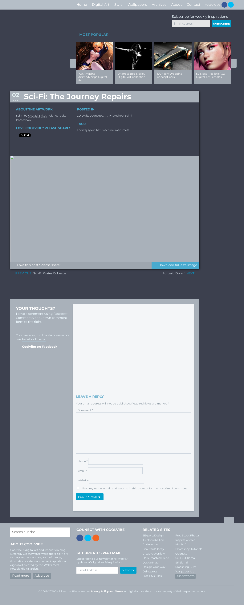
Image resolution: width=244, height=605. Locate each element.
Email (82, 470)
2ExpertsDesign (153, 535)
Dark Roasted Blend (156, 558)
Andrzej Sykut (37, 115)
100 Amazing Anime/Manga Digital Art (92, 77)
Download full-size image (177, 265)
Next (234, 63)
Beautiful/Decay (153, 549)
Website (83, 480)
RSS (95, 538)
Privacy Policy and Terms (107, 591)
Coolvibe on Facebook (39, 347)
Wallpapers (137, 4)
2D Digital (83, 115)
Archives (159, 4)
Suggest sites (185, 576)
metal (126, 130)
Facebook (224, 5)
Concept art (100, 115)
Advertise (42, 576)
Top (229, 520)
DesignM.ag (151, 562)
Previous (73, 63)
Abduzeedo (150, 544)
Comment (85, 410)
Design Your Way (154, 567)
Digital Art (100, 4)
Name (82, 461)
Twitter (231, 5)
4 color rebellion (153, 540)
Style (118, 4)
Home (81, 4)
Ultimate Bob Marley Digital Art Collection (131, 75)
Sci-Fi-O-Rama (185, 558)
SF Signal (181, 562)
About (176, 4)
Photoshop (116, 115)
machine (108, 130)
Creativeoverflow (154, 553)
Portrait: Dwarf (173, 273)
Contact (193, 4)
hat (98, 130)
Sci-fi (128, 115)
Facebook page (33, 339)
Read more (20, 576)
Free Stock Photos (187, 535)
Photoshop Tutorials (188, 549)
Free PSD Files (152, 576)
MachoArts (182, 544)
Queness (181, 553)
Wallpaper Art (184, 571)
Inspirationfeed (185, 540)
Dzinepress (150, 571)
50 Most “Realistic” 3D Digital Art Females (210, 75)
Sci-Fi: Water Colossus (49, 273)
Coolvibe (30, 4)
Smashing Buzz (185, 567)
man (118, 130)
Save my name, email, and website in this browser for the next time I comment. (135, 488)
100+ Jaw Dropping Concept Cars (169, 75)
